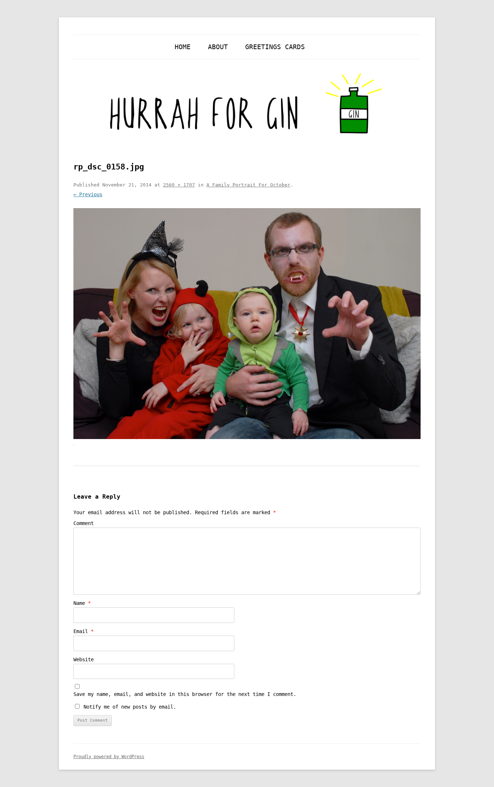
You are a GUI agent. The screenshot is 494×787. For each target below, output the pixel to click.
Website (83, 659)
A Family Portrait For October (248, 185)
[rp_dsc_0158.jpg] (247, 323)
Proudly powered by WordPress (108, 756)
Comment (83, 523)
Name (82, 603)
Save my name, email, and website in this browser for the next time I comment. (184, 694)
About (218, 47)
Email (83, 631)
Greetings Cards (275, 47)
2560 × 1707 (179, 185)
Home (183, 47)
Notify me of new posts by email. (130, 707)
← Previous (87, 194)
